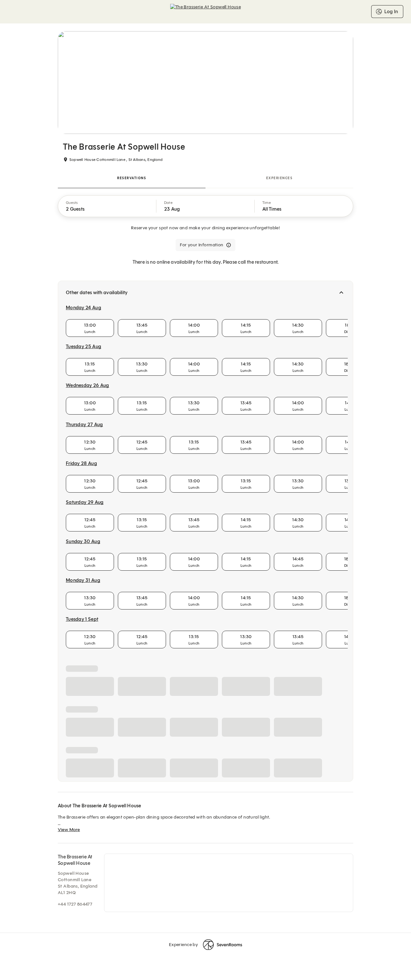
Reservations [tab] (131, 178)
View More (69, 946)
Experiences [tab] (279, 178)
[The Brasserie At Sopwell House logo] (205, 11)
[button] (107, 206)
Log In (391, 11)
